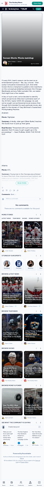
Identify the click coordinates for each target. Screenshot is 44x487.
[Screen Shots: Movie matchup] (22, 39)
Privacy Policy (24, 462)
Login (38, 9)
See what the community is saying (16, 422)
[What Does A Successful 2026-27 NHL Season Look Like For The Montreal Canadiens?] (12, 290)
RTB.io (22, 458)
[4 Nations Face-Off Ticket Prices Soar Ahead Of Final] (12, 234)
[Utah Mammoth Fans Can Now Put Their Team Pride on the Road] (12, 327)
